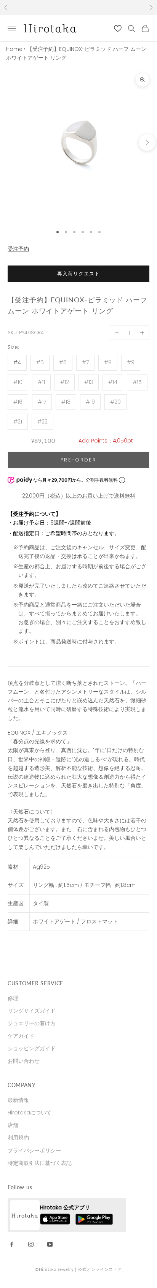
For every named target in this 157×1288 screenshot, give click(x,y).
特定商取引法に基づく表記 (40, 1163)
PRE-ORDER (78, 459)
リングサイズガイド (32, 1011)
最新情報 (18, 1100)
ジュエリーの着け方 (32, 1023)
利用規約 (18, 1137)
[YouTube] (50, 1244)
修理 (13, 998)
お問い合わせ (24, 1061)
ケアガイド (21, 1036)
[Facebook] (11, 1244)
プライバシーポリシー (34, 1150)
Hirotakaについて (29, 1112)
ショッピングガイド (32, 1048)
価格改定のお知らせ (79, 7)
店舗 (13, 1125)
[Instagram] (31, 1244)
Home (14, 49)
